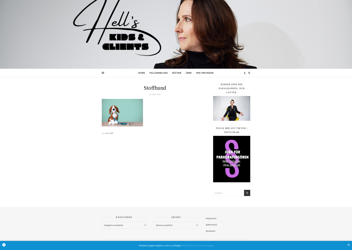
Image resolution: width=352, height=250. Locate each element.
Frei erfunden (205, 72)
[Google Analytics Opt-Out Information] (4, 245)
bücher (176, 72)
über (189, 72)
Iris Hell (109, 133)
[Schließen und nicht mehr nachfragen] (348, 245)
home (141, 72)
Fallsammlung (158, 72)
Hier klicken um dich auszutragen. (198, 245)
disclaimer (210, 231)
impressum (211, 218)
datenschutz (211, 224)
